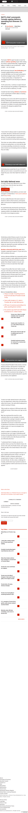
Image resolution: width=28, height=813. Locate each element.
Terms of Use (3, 802)
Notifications (3, 787)
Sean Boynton (10, 26)
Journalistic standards (14, 499)
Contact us (2, 782)
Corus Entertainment (5, 807)
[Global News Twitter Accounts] (10, 715)
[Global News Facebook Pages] (10, 705)
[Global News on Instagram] (10, 735)
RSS (1, 784)
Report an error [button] (14, 503)
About (1, 778)
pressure (23, 91)
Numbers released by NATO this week (11, 249)
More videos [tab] (13, 292)
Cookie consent (3, 793)
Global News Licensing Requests (8, 792)
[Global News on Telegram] (10, 766)
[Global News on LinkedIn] (10, 746)
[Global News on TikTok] (10, 756)
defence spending (11, 61)
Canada (3, 14)
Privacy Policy (7, 195)
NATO (9, 60)
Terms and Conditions (21, 193)
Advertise (2, 804)
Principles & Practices (5, 779)
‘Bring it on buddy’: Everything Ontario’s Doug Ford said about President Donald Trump (14, 295)
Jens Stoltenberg (19, 70)
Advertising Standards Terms (7, 806)
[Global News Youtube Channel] (10, 725)
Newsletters (3, 785)
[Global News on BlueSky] (10, 776)
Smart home (3, 788)
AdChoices (25, 812)
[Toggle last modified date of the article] (18, 27)
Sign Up (4, 522)
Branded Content (4, 781)
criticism (16, 91)
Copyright (2, 801)
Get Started (5, 189)
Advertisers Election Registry (7, 790)
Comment (6, 501)
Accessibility (3, 809)
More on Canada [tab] (5, 292)
